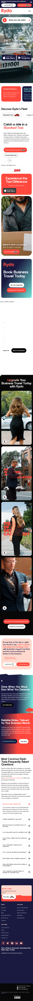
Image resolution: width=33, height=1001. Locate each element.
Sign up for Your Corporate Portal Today (16, 621)
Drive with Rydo (7, 705)
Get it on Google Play (16, 285)
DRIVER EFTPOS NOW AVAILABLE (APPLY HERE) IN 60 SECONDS (13, 2)
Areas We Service (6, 915)
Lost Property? (5, 927)
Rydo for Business (22, 913)
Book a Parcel (20, 910)
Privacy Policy (4, 935)
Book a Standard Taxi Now (12, 150)
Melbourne (13, 778)
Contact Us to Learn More (16, 626)
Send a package (9, 251)
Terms (2, 930)
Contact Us (6, 350)
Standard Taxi (8, 115)
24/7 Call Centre (16, 28)
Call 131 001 (7, 5)
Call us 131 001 (8, 664)
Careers (3, 920)
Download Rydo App (11, 155)
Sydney (6, 778)
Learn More (24, 741)
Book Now (6, 897)
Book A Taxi (22, 5)
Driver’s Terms (5, 932)
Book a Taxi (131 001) (22, 907)
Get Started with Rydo (9, 741)
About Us (3, 907)
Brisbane (19, 778)
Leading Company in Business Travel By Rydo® (15, 992)
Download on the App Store (16, 290)
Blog (2, 913)
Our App (3, 910)
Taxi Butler (20, 915)
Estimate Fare (21, 918)
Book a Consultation (19, 350)
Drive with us (4, 918)
